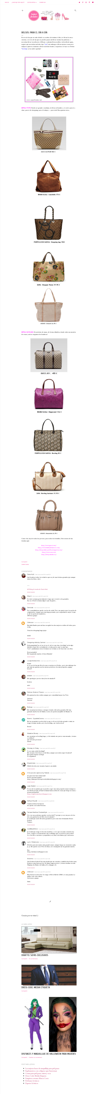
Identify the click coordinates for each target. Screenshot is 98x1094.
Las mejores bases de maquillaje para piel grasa (42, 1068)
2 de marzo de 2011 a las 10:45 (49, 661)
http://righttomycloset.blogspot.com (39, 794)
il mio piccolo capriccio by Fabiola (38, 773)
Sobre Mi (42, 2)
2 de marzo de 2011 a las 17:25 (58, 773)
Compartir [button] (24, 561)
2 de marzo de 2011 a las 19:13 (56, 812)
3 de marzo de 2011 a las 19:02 (42, 872)
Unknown (30, 622)
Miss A (29, 596)
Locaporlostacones (33, 661)
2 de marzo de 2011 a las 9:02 (40, 596)
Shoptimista (31, 763)
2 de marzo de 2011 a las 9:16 (42, 622)
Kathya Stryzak (32, 801)
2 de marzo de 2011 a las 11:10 (40, 675)
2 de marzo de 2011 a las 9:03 (42, 607)
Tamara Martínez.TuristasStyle (37, 812)
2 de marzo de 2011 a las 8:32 (43, 574)
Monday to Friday (33, 748)
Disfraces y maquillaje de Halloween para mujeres (48, 1053)
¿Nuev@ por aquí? (18, 2)
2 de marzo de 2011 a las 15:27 (48, 748)
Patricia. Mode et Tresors (35, 692)
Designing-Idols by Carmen (36, 642)
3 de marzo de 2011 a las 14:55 (42, 858)
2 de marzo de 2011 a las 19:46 (47, 829)
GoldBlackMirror (32, 829)
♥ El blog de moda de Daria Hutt (37, 589)
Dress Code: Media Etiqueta (35, 1076)
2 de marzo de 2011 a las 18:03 (46, 801)
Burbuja (29, 707)
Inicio (7, 2)
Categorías (31, 2)
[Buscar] (75, 10)
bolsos (27, 564)
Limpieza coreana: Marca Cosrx (37, 1078)
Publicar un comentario (35, 1057)
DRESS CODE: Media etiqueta (35, 987)
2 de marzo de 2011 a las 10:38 (54, 642)
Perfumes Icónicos (32, 1081)
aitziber (29, 675)
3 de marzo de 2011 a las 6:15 (47, 842)
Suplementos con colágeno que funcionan (41, 1071)
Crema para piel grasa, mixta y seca (38, 1073)
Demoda (30, 607)
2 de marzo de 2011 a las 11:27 (41, 707)
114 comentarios (33, 958)
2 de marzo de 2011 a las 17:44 (44, 786)
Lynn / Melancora (33, 842)
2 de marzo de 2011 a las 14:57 (47, 733)
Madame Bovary (32, 733)
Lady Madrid (31, 786)
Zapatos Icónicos (31, 1083)
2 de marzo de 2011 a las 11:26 (52, 692)
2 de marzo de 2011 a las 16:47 (44, 763)
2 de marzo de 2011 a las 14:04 (52, 718)
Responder (31, 592)
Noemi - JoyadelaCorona (35, 718)
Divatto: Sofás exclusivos (34, 955)
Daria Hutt (30, 574)
